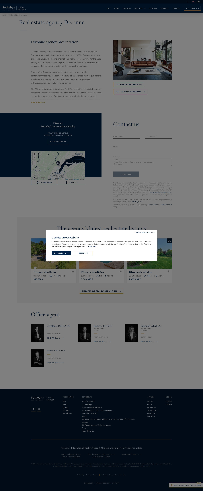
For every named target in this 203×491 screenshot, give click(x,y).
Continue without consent (144, 232)
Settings (83, 253)
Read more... (92, 246)
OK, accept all (61, 253)
